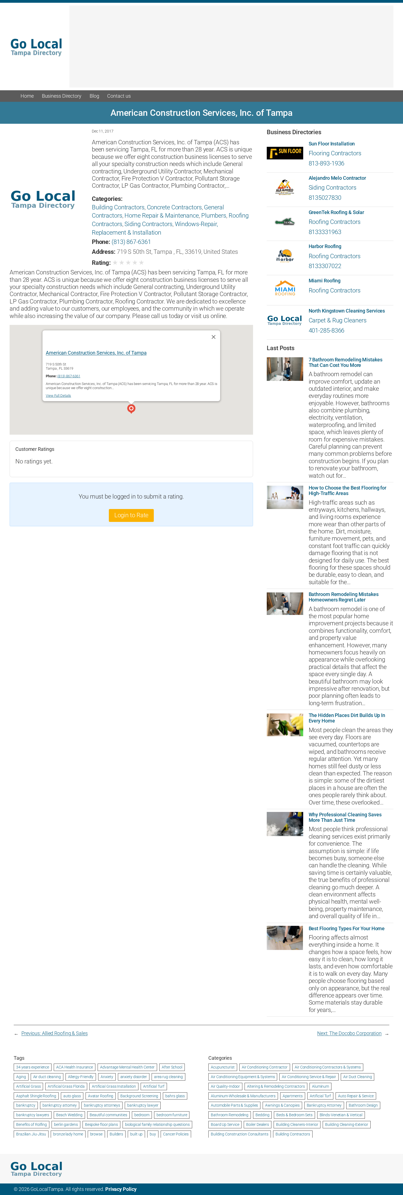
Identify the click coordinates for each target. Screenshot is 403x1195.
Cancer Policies (176, 1134)
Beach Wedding (69, 1115)
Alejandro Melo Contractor (337, 178)
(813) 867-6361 (131, 241)
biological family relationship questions (157, 1124)
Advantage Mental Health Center (127, 1067)
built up (136, 1134)
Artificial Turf (153, 1086)
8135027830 (325, 197)
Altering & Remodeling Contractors (276, 1086)
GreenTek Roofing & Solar (336, 212)
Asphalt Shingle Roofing (36, 1096)
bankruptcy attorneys (102, 1105)
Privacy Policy (121, 1189)
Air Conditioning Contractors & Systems (328, 1067)
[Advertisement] (231, 49)
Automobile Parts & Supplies (234, 1105)
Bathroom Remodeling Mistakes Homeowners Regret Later (344, 597)
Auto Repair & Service (356, 1096)
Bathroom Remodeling (229, 1115)
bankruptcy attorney (59, 1105)
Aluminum (320, 1086)
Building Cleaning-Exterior (346, 1124)
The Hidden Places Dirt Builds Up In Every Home (347, 718)
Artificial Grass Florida (66, 1086)
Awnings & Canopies (282, 1105)
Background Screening (139, 1096)
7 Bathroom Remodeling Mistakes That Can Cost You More (345, 362)
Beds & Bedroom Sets (294, 1115)
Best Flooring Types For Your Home (347, 928)
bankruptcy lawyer (142, 1105)
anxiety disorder (133, 1077)
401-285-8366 (327, 330)
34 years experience (32, 1067)
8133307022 (325, 266)
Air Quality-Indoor (225, 1086)
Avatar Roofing (100, 1096)
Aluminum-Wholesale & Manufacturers (243, 1096)
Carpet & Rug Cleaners (338, 320)
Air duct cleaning (47, 1077)
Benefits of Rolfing (31, 1124)
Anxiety (107, 1077)
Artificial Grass (28, 1086)
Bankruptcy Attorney (324, 1105)
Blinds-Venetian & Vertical (341, 1115)
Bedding (262, 1115)
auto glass (72, 1096)
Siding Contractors (148, 224)
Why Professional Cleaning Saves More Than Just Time (345, 817)
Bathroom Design (363, 1105)
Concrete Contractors (174, 207)
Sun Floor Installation (332, 144)
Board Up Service (225, 1124)
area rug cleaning (168, 1077)
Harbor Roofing (325, 246)
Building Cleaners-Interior (297, 1124)
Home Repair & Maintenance (161, 215)
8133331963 (325, 232)
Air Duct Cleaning (357, 1077)
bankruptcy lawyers (32, 1115)
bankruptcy (25, 1105)
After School (172, 1067)
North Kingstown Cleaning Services (347, 311)
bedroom (141, 1115)
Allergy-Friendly (80, 1077)
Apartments (293, 1096)
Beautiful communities (108, 1115)
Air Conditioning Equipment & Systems (243, 1077)
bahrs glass (175, 1096)
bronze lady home (68, 1134)
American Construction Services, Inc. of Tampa (96, 353)
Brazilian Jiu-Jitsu (31, 1134)
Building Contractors (118, 207)
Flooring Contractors (335, 153)
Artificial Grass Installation (114, 1086)
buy (153, 1134)
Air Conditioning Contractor (265, 1067)
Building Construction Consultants (239, 1134)
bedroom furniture (172, 1115)
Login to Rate (131, 515)
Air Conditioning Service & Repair (309, 1077)
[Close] (213, 337)
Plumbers (213, 215)
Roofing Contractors (335, 221)
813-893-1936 (327, 163)
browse (96, 1134)
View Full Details (58, 395)
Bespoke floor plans (101, 1124)
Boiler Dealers (257, 1124)
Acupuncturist (223, 1067)
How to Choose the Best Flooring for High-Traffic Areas (348, 490)
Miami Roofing (325, 280)
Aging (21, 1077)
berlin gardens (66, 1124)
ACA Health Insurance (74, 1067)
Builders (116, 1134)
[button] (131, 409)
